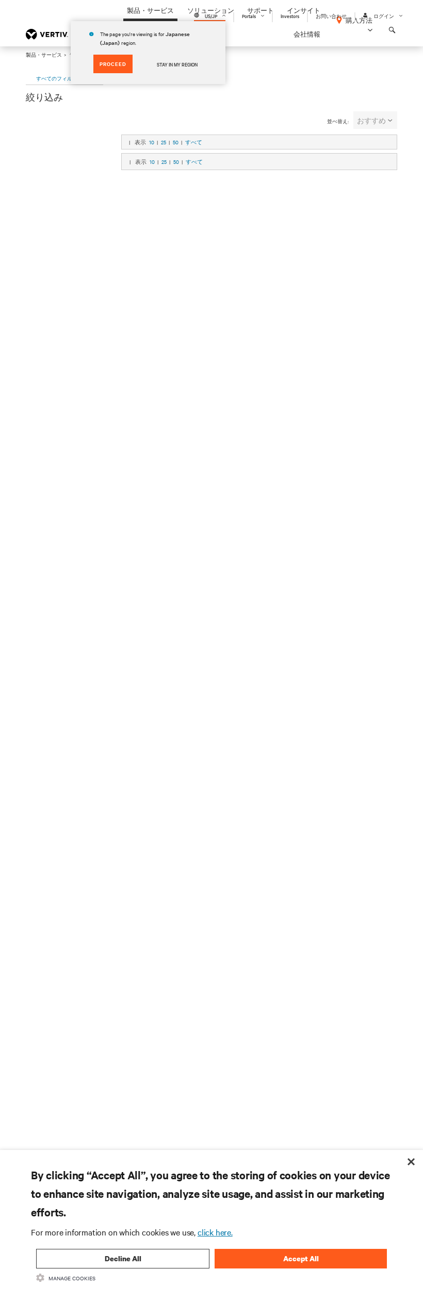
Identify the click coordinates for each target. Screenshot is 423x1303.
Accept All (301, 1258)
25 (163, 142)
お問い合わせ (331, 15)
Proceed (113, 64)
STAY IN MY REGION (177, 64)
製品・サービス (44, 54)
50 (175, 142)
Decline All (123, 1258)
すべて (193, 142)
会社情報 (307, 34)
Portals (249, 15)
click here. (215, 1232)
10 (151, 142)
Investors (290, 15)
